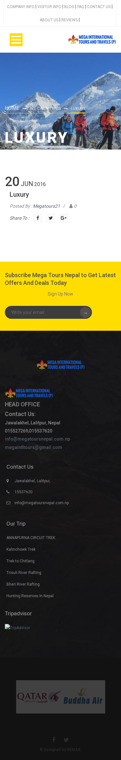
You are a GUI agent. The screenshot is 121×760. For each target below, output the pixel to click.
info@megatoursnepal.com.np (37, 439)
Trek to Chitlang (20, 561)
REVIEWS (69, 20)
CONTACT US (99, 7)
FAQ (80, 7)
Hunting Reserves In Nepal (30, 596)
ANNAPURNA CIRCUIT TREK (30, 538)
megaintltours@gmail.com (33, 447)
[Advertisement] (60, 81)
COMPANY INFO (21, 7)
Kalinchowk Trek (20, 549)
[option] (38, 696)
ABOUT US (49, 20)
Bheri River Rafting (23, 584)
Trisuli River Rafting (23, 572)
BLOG (69, 7)
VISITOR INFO (49, 7)
